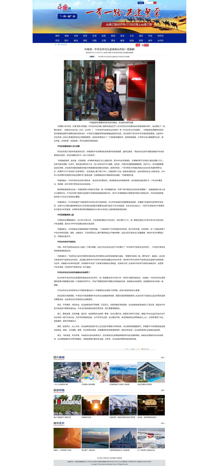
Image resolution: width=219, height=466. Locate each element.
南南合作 (115, 57)
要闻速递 (64, 44)
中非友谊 (121, 57)
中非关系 (101, 57)
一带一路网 (57, 44)
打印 (126, 349)
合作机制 (127, 57)
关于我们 (100, 458)
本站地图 (112, 458)
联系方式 (106, 458)
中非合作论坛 (108, 57)
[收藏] (132, 349)
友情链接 (119, 458)
